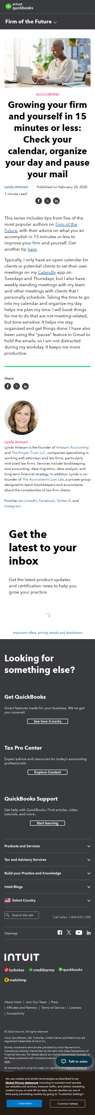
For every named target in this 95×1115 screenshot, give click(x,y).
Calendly (47, 272)
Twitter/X (64, 501)
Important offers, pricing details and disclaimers (47, 633)
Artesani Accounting (72, 447)
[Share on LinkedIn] (56, 200)
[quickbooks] (19, 6)
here (32, 249)
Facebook (47, 501)
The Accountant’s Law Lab (43, 479)
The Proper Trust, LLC (28, 453)
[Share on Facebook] (38, 200)
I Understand (24, 1103)
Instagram (12, 506)
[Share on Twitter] (47, 200)
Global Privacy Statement (22, 1082)
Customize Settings (67, 1103)
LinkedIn (30, 501)
